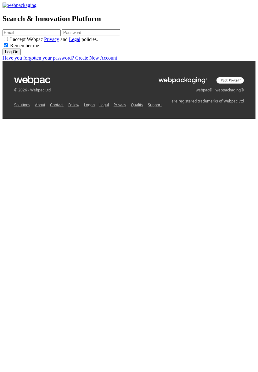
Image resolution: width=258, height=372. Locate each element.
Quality (137, 105)
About (40, 105)
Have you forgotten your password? (38, 58)
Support (155, 105)
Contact (57, 105)
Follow (73, 105)
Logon (89, 105)
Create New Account (96, 58)
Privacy (51, 39)
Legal (74, 39)
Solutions (22, 105)
